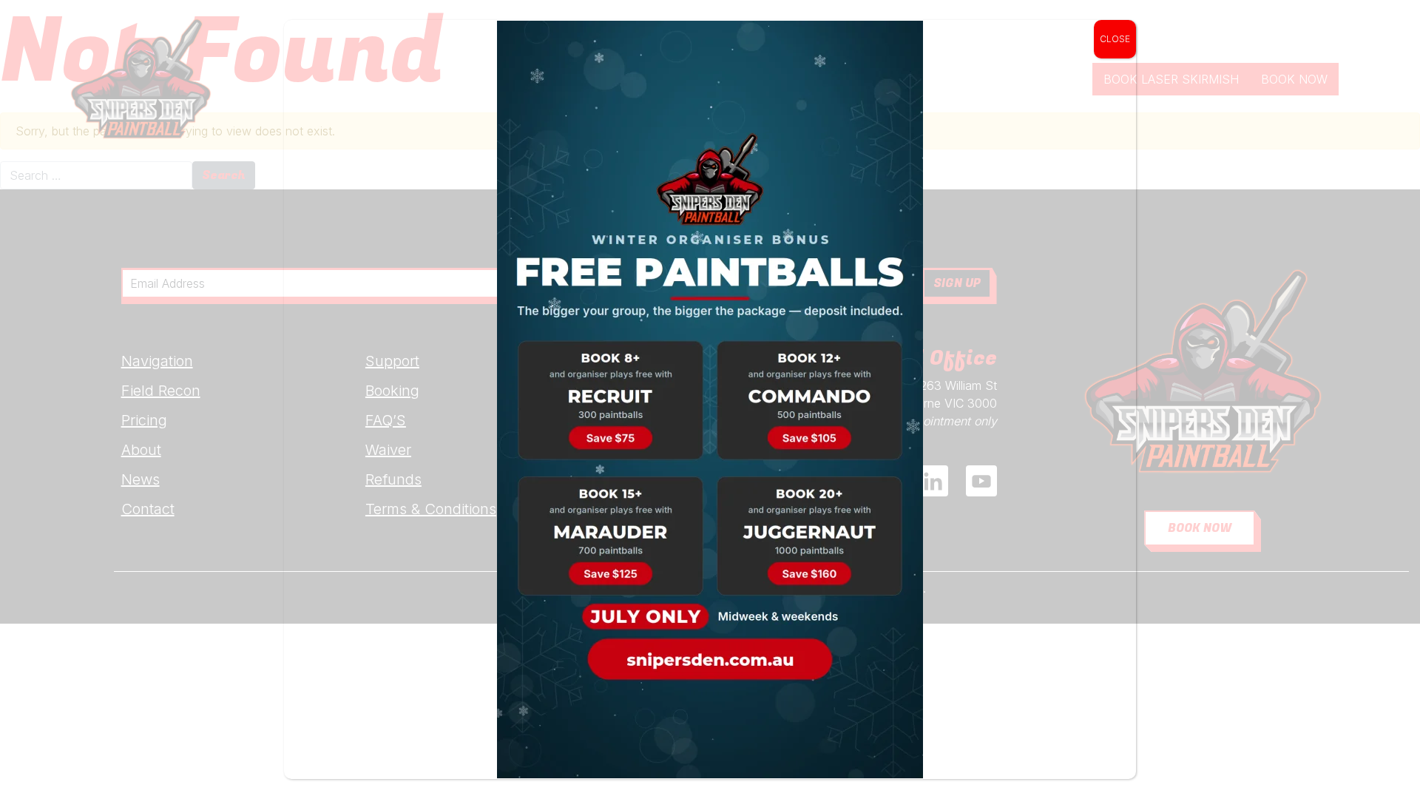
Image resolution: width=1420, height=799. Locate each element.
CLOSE (1115, 38)
